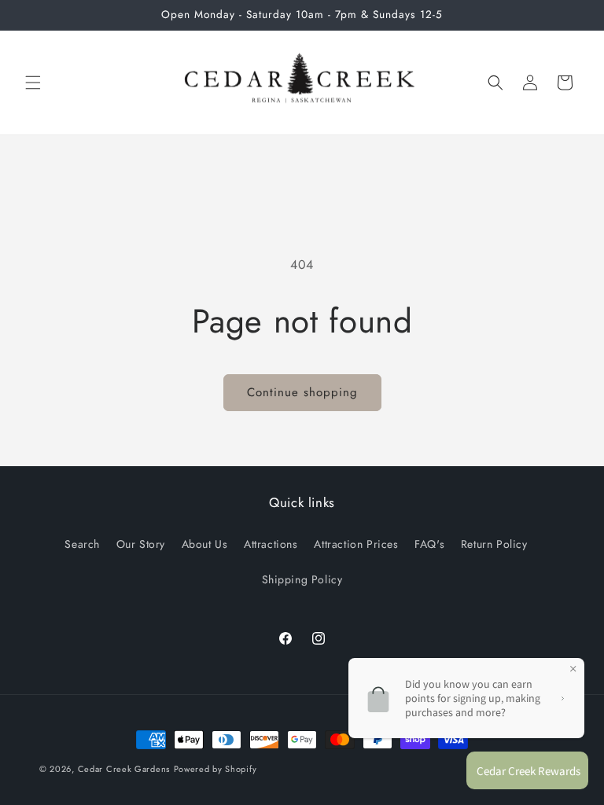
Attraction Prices (356, 544)
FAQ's (429, 544)
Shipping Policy (302, 579)
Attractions (271, 544)
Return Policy (494, 544)
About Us (205, 544)
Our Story (140, 544)
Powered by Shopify (215, 769)
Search (82, 544)
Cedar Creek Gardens (124, 769)
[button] (33, 82)
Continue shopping (302, 392)
